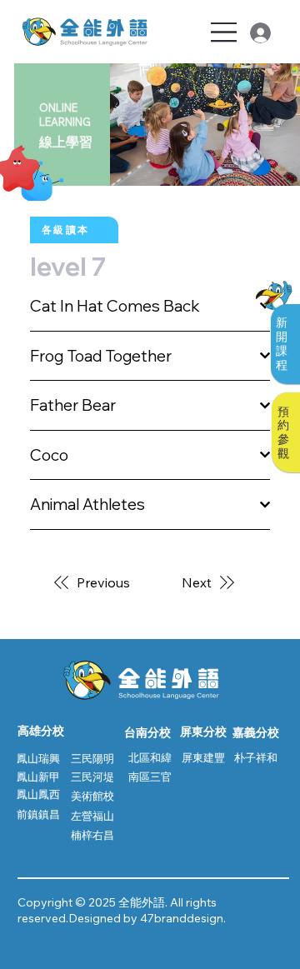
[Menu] (224, 32)
